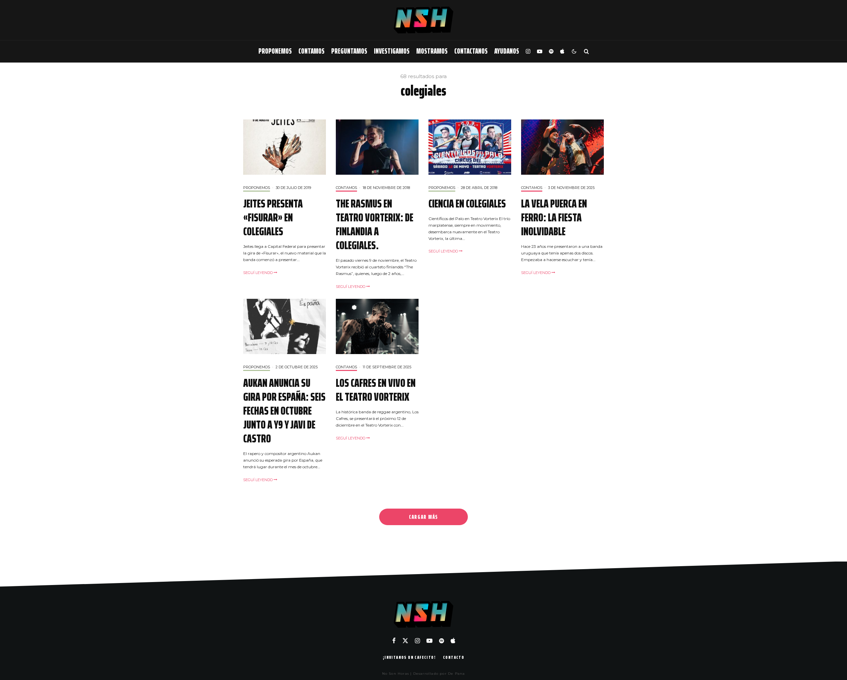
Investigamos (392, 51)
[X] (405, 641)
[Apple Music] (562, 51)
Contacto (453, 657)
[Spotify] (551, 51)
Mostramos (432, 51)
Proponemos (275, 51)
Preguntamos (349, 51)
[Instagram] (528, 51)
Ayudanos (506, 51)
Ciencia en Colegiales (467, 203)
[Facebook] (394, 641)
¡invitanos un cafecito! (409, 657)
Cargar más (423, 517)
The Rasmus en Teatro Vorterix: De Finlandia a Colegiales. (374, 224)
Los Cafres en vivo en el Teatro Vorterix (376, 390)
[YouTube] (540, 51)
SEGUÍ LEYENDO (258, 272)
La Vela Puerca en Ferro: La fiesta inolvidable (554, 217)
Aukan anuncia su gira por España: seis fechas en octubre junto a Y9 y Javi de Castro (284, 410)
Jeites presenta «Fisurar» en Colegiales (273, 217)
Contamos (311, 51)
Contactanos (471, 51)
